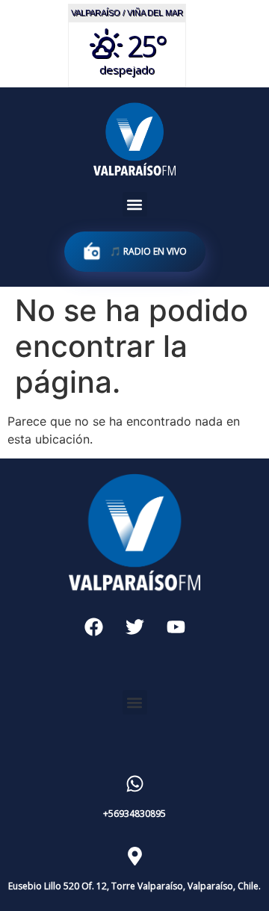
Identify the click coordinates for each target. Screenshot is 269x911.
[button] (135, 204)
